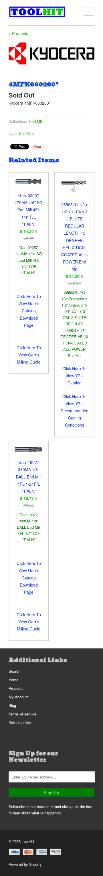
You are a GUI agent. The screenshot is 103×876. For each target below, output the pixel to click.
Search (14, 671)
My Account (19, 696)
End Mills (37, 121)
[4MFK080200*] (51, 53)
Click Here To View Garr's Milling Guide (29, 355)
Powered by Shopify (25, 864)
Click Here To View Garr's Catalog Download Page (29, 310)
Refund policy (20, 722)
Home (13, 679)
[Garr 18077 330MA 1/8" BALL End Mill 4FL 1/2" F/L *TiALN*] (29, 453)
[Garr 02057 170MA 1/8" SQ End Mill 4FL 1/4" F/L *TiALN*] (29, 185)
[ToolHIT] (37, 12)
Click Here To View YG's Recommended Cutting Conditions (74, 411)
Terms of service (22, 714)
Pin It (37, 146)
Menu (88, 11)
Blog (12, 705)
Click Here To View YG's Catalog (74, 376)
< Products (18, 33)
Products (16, 688)
